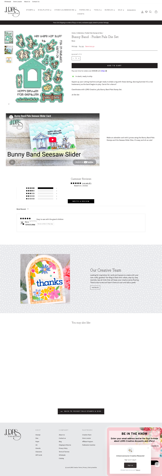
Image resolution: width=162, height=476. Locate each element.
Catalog (61, 458)
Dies (36, 438)
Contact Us (35, 1)
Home (73, 33)
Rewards (131, 10)
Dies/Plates (44, 10)
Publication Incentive (88, 445)
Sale (120, 10)
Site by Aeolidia (92, 467)
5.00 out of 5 (86, 183)
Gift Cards (38, 455)
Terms (80, 467)
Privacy (85, 467)
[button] (30, 188)
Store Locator (17, 1)
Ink (36, 445)
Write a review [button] (81, 201)
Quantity (77, 54)
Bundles (109, 10)
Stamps (29, 10)
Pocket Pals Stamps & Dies (93, 33)
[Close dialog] (159, 429)
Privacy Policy (63, 448)
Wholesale (7, 1)
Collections (80, 33)
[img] (25, 218)
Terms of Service (64, 452)
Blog (60, 441)
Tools (97, 10)
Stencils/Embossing (64, 10)
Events (81, 14)
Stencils (37, 448)
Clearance (38, 452)
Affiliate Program (87, 441)
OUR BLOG (95, 287)
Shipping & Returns (65, 445)
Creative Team (86, 435)
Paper (37, 441)
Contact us (62, 438)
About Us (27, 1)
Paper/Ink (84, 10)
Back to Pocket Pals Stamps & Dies (82, 411)
